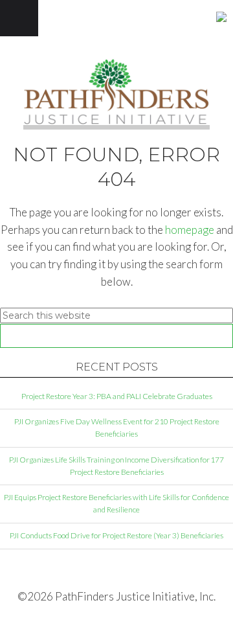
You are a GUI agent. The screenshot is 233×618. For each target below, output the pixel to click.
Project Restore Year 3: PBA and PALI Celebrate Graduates (116, 396)
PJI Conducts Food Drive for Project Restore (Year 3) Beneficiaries (116, 535)
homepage (189, 229)
